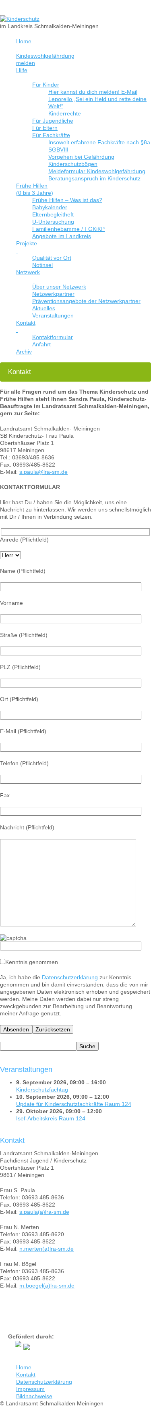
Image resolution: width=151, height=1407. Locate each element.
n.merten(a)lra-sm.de (46, 1248)
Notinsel (42, 265)
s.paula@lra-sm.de (43, 472)
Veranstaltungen (53, 315)
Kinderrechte (64, 113)
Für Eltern (45, 128)
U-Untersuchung (53, 221)
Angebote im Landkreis (61, 236)
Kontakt (25, 1374)
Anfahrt (41, 344)
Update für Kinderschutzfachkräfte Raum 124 (73, 1104)
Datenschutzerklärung (70, 977)
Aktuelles (43, 308)
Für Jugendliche (52, 120)
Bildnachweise (34, 1396)
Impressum (30, 1389)
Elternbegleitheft (53, 214)
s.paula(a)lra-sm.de (44, 1212)
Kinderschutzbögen (72, 164)
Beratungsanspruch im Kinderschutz (94, 178)
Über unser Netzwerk (59, 286)
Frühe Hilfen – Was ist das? (67, 200)
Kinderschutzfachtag (42, 1089)
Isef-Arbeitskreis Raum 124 (50, 1118)
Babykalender (49, 207)
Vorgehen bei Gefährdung (81, 157)
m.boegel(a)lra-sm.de (46, 1285)
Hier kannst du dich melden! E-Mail (92, 92)
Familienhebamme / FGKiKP (68, 229)
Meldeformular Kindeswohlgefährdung (96, 171)
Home (23, 1367)
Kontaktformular (52, 337)
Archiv (24, 351)
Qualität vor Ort (51, 258)
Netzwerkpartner (53, 294)
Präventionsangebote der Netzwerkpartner (86, 301)
